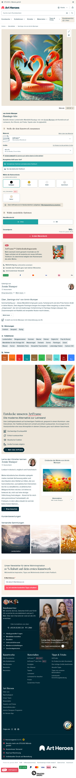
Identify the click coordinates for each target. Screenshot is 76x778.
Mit (57, 222)
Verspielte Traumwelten (39, 346)
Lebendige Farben (56, 346)
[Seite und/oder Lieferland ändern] (73, 2)
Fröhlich (5, 329)
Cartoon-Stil (69, 346)
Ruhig (21, 329)
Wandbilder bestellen (13, 637)
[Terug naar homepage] (10, 7)
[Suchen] (72, 13)
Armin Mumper (11, 113)
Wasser (5, 346)
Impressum (69, 762)
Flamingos (56, 343)
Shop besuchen (7, 293)
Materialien (41, 19)
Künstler (30, 19)
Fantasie (41, 343)
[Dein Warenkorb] (73, 8)
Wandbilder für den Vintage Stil (13, 343)
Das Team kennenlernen (50, 646)
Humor (12, 346)
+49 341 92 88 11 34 (17, 628)
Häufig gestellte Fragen (14, 634)
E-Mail (67, 20)
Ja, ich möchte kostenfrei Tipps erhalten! (21, 587)
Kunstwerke (5, 19)
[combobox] (33, 13)
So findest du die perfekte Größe (63, 145)
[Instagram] (12, 729)
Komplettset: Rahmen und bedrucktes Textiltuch (22, 164)
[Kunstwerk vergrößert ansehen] (69, 31)
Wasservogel (31, 343)
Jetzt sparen (10, 770)
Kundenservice (67, 18)
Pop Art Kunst (65, 339)
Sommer (31, 339)
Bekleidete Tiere (23, 346)
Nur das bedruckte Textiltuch (16, 169)
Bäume (38, 339)
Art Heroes (8, 688)
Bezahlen (9, 640)
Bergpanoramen (20, 339)
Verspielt (13, 329)
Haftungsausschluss (30, 762)
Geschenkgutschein (13, 648)
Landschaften (7, 339)
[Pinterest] (15, 729)
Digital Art (54, 339)
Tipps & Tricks (52, 19)
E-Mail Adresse (9, 578)
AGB (20, 762)
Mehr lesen (20, 293)
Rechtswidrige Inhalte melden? (46, 762)
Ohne (22, 222)
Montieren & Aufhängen (14, 646)
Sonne (48, 343)
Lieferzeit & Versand (13, 643)
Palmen (46, 339)
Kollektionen (18, 19)
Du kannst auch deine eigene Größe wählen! (24, 156)
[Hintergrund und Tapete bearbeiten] (69, 35)
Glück (65, 343)
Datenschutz (61, 762)
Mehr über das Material (66, 133)
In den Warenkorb (39, 236)
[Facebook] (18, 729)
